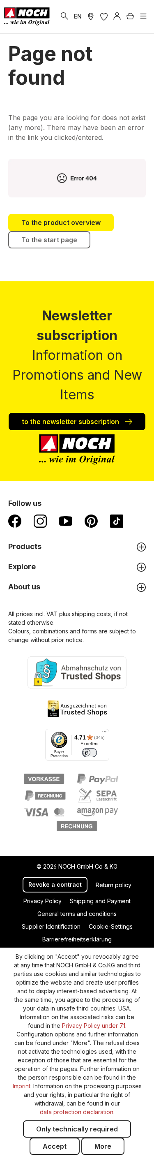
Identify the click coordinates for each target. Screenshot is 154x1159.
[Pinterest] (91, 521)
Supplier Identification (51, 926)
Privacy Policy (42, 900)
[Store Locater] (90, 16)
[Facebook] (14, 521)
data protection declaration (76, 1111)
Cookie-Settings (111, 926)
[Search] (64, 16)
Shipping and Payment (100, 900)
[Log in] (117, 16)
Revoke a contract (55, 884)
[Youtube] (65, 521)
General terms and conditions (77, 913)
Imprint (21, 1086)
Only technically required (77, 1129)
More (102, 1146)
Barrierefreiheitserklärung (77, 939)
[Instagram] (40, 521)
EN (78, 16)
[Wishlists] (103, 16)
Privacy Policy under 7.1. (94, 1025)
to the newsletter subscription (71, 421)
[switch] (89, 752)
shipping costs (91, 613)
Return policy (113, 884)
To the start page (49, 240)
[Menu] (143, 16)
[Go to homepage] (27, 16)
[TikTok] (116, 521)
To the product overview (61, 222)
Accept (55, 1146)
